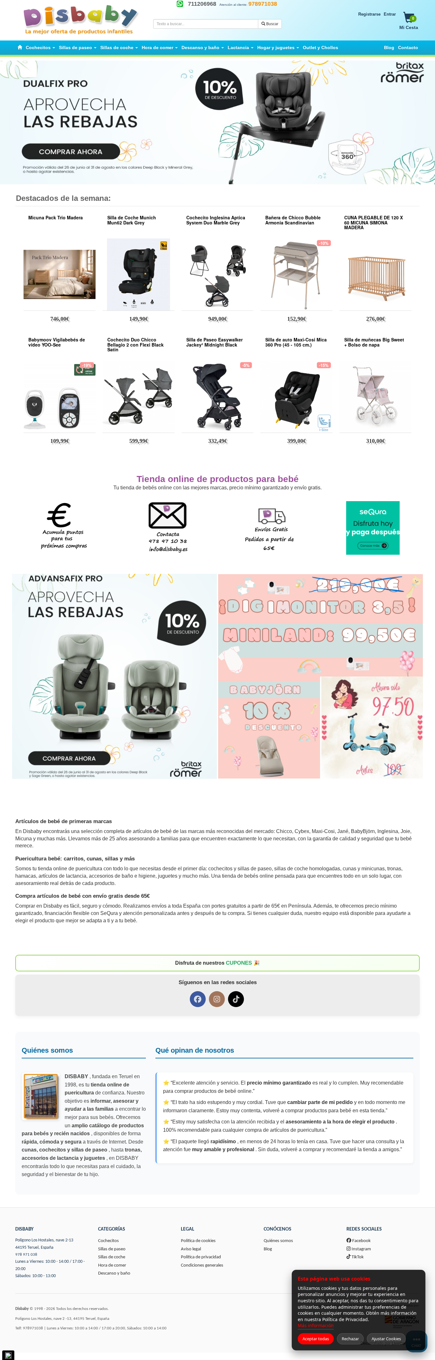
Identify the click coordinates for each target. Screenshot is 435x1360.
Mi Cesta (408, 23)
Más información (316, 1325)
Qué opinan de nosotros (194, 1050)
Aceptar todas (316, 1339)
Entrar (390, 14)
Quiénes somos (47, 1050)
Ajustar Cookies (386, 1339)
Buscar (271, 24)
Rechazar (350, 1339)
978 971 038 (26, 1255)
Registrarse (369, 14)
